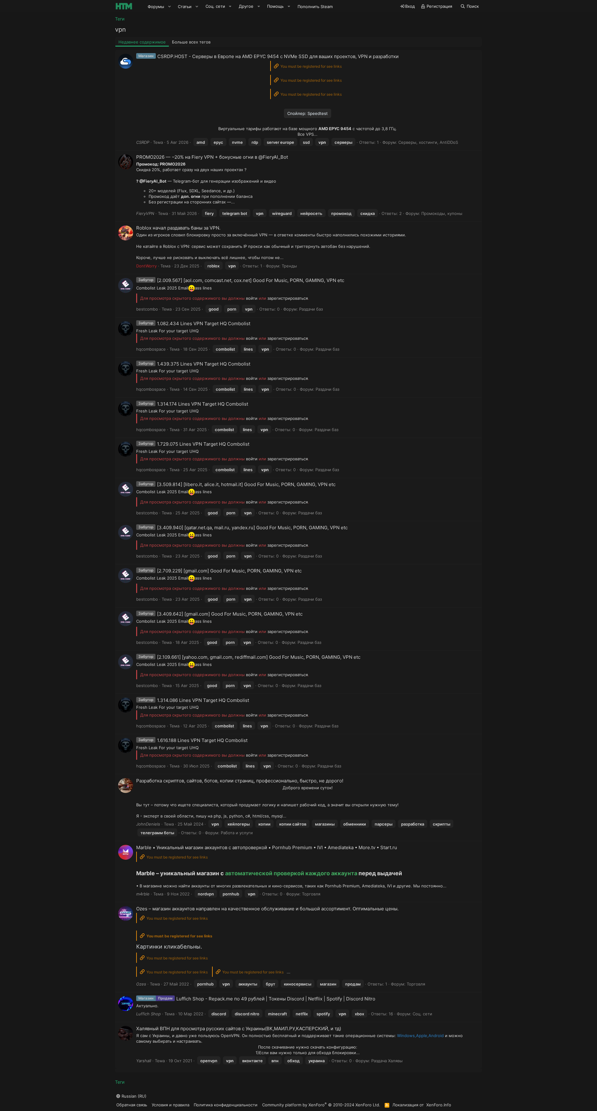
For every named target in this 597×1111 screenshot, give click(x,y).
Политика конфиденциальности (225, 1104)
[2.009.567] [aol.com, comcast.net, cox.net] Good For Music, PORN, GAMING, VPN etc (250, 280)
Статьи (185, 6)
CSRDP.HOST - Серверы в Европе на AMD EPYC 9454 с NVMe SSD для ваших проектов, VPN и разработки (278, 56)
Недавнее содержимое (142, 41)
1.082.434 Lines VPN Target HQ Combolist (203, 323)
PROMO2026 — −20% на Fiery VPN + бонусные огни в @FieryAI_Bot (212, 157)
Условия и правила (170, 1104)
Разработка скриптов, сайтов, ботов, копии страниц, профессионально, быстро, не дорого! (239, 781)
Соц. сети (422, 1013)
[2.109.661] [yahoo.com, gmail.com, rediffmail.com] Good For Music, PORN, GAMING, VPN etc (258, 657)
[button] (169, 6)
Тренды (289, 265)
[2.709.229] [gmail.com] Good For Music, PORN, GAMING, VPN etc (229, 571)
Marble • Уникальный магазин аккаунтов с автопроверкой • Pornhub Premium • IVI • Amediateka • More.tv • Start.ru (266, 847)
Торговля (311, 893)
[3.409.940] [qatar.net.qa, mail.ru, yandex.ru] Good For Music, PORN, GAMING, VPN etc (252, 527)
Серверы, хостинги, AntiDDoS (428, 142)
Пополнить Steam (315, 6)
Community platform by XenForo (321, 1104)
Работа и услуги (237, 832)
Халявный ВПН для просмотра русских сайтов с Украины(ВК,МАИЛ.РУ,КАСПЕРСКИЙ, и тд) (238, 1028)
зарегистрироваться (287, 298)
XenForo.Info (438, 1104)
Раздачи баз (311, 309)
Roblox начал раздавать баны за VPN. (178, 228)
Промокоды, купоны (441, 213)
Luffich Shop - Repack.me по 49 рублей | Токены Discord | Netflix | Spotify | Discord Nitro (275, 999)
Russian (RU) (133, 1096)
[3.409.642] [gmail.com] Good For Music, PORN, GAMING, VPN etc (230, 614)
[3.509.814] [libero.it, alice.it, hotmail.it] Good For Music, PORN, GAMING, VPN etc (246, 484)
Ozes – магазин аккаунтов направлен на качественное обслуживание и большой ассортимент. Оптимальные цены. (267, 909)
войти (251, 298)
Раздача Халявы (387, 1060)
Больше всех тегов (191, 41)
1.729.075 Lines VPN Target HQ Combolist (203, 444)
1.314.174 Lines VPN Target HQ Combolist (202, 404)
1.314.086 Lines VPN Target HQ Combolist (203, 700)
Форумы (156, 6)
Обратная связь (131, 1104)
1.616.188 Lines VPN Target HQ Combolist (202, 740)
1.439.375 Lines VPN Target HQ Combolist (203, 364)
